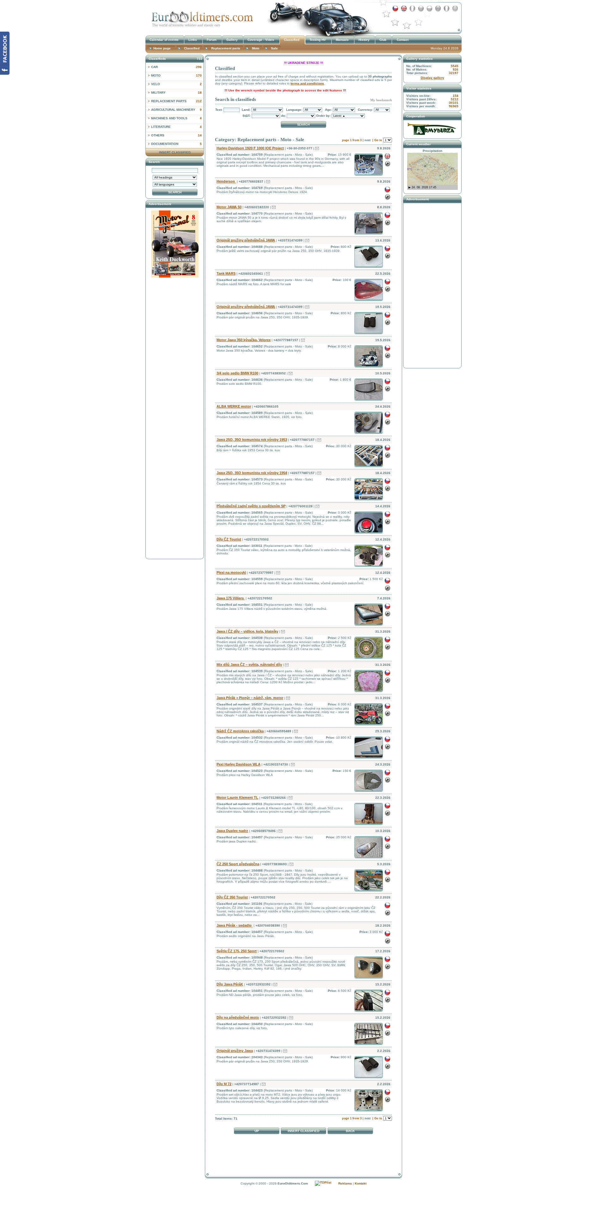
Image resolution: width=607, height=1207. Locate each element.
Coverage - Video (261, 39)
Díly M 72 (224, 1084)
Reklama (345, 1183)
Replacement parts (176, 101)
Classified (200, 17)
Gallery (232, 39)
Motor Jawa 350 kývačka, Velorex (244, 340)
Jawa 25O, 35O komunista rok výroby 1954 (252, 473)
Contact (402, 39)
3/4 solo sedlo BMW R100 (237, 373)
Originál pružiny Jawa (235, 1051)
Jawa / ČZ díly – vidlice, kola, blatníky (247, 631)
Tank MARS (226, 273)
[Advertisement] (303, 1151)
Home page (162, 48)
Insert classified (303, 1131)
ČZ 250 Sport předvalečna (238, 864)
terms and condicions (307, 83)
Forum (212, 39)
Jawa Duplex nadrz (232, 831)
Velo (176, 84)
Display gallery (432, 77)
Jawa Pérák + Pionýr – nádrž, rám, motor (250, 698)
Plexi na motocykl (231, 572)
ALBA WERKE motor (234, 406)
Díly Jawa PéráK (230, 984)
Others (176, 135)
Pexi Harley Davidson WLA (239, 764)
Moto (176, 75)
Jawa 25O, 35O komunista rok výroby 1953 (252, 439)
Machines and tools (176, 118)
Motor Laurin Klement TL (237, 797)
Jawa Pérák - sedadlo (235, 925)
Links (192, 39)
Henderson (226, 181)
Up (256, 1131)
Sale (274, 48)
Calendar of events (164, 39)
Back (350, 1131)
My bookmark (381, 100)
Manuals (342, 39)
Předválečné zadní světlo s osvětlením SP (251, 506)
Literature (176, 126)
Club (382, 39)
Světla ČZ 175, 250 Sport (237, 951)
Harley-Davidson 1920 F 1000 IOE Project (250, 148)
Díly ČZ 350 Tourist (232, 897)
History (364, 39)
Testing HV (318, 39)
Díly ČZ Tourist (229, 539)
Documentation (176, 144)
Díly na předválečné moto (238, 1017)
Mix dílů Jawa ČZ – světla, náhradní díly (249, 664)
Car (176, 67)
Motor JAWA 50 (229, 207)
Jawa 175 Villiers (231, 598)
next (368, 140)
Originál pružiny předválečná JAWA (246, 240)
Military (176, 92)
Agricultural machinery (176, 109)
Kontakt (360, 1183)
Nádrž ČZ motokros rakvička (240, 731)
